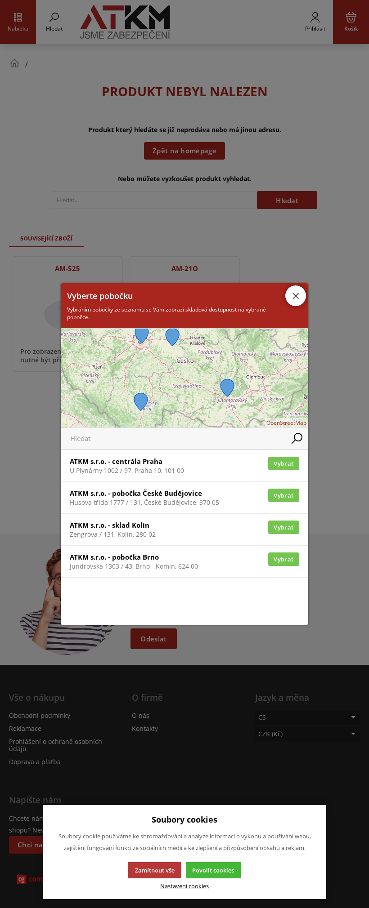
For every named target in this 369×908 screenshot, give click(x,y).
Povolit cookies (213, 870)
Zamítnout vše (155, 870)
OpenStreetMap (286, 423)
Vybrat (283, 463)
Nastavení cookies (184, 886)
